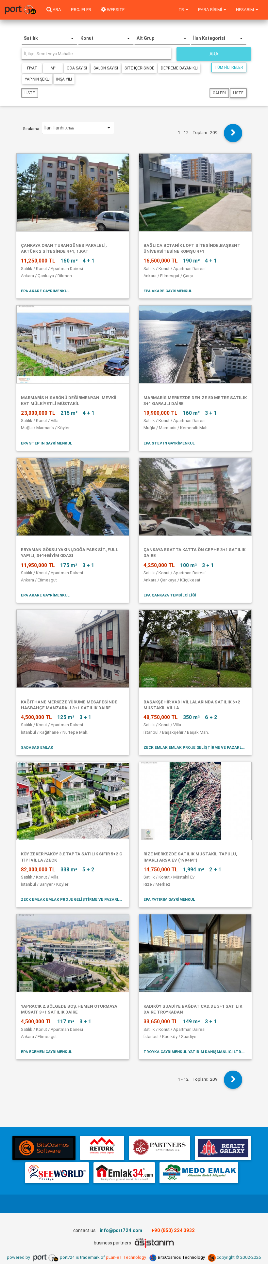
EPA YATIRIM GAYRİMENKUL (169, 899)
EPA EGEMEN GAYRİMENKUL (46, 1051)
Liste (30, 92)
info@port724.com (121, 1230)
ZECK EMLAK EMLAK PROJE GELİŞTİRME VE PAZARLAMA (195, 747)
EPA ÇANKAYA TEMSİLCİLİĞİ (169, 595)
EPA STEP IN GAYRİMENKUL (46, 443)
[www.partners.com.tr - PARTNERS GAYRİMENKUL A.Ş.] (159, 1148)
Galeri (219, 92)
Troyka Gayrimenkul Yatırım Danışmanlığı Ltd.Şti (195, 1051)
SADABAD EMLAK (37, 747)
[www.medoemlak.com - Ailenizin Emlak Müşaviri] (198, 1172)
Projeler (81, 9)
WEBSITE (115, 9)
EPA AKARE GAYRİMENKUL (45, 290)
